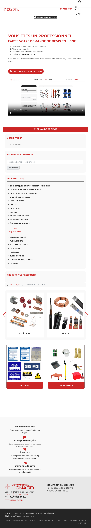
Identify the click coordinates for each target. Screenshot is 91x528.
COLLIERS (14, 263)
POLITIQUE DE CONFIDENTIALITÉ (39, 520)
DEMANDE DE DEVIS (46, 129)
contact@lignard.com (16, 494)
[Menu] (86, 9)
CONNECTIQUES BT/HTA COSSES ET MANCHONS (30, 186)
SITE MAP (82, 523)
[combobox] (45, 162)
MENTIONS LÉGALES (14, 520)
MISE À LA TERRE (17, 201)
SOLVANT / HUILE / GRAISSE (21, 260)
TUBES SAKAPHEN (17, 256)
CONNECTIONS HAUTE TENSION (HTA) (25, 190)
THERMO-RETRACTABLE (20, 197)
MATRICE (13, 212)
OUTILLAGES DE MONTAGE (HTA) (23, 193)
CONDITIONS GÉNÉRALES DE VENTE (71, 520)
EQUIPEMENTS (15, 232)
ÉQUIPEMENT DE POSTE (20, 223)
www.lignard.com (14, 500)
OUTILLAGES (15, 208)
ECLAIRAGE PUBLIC (18, 237)
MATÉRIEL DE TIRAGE (19, 245)
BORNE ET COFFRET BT (19, 216)
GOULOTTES (15, 248)
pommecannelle (27, 516)
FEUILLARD (14, 252)
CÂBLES (13, 204)
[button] (4, 315)
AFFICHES (13, 229)
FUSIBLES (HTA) (16, 241)
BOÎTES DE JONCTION (19, 220)
